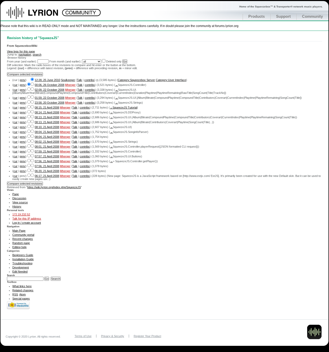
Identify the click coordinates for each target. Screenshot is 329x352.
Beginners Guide (22, 255)
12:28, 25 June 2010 (47, 80)
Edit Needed (20, 271)
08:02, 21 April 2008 (47, 141)
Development (20, 267)
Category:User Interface (171, 80)
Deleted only (114, 61)
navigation (25, 54)
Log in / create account (26, 222)
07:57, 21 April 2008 (47, 156)
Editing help (19, 247)
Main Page (18, 230)
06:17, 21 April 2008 (47, 175)
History (16, 206)
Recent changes (22, 238)
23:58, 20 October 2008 (49, 102)
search (37, 54)
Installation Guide (23, 259)
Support (283, 16)
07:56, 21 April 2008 (47, 161)
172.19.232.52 (21, 214)
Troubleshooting (22, 263)
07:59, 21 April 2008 (47, 151)
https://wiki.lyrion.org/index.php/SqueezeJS (54, 187)
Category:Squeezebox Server (136, 80)
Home (38, 15)
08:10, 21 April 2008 (47, 127)
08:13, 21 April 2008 (47, 117)
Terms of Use (83, 336)
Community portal (23, 234)
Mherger (70, 84)
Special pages (21, 298)
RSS (15, 294)
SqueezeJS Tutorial (125, 107)
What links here (22, 286)
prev (22, 80)
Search (11, 275)
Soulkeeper (68, 80)
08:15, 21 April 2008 (47, 107)
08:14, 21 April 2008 (47, 112)
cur (15, 84)
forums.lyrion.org (227, 26)
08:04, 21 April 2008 (47, 131)
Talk (79, 80)
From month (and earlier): (65, 61)
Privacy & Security (112, 336)
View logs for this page (21, 51)
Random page (21, 243)
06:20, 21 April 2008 (47, 171)
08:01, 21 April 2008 (47, 146)
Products (256, 16)
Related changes (22, 290)
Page (15, 194)
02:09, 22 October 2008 (49, 89)
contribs (89, 80)
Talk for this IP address (26, 218)
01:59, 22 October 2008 (49, 97)
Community (312, 16)
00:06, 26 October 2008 (49, 84)
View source (20, 202)
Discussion (19, 198)
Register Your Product (147, 336)
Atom (22, 294)
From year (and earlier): (22, 61)
